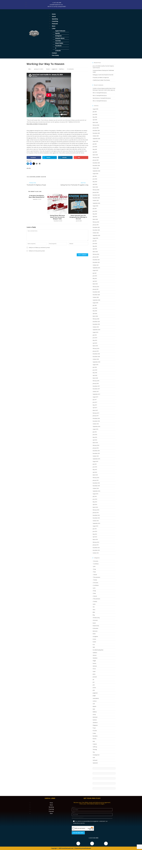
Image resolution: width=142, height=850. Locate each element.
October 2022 (96, 232)
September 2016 (96, 426)
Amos (94, 609)
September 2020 (96, 300)
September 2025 (96, 138)
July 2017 (95, 399)
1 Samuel (95, 574)
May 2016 (95, 437)
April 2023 (95, 216)
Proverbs (95, 730)
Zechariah (95, 760)
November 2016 (96, 421)
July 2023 (95, 208)
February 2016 (96, 445)
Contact (54, 53)
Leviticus (95, 701)
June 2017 (95, 402)
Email (73, 812)
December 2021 (96, 259)
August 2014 (95, 493)
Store (53, 26)
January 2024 (96, 192)
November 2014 (96, 485)
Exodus (94, 639)
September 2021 (96, 267)
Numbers (95, 720)
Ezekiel (94, 641)
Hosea (94, 668)
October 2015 (96, 456)
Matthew (61, 69)
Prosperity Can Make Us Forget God (101, 77)
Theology (95, 749)
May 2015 (95, 469)
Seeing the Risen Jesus (102, 92)
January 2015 (96, 480)
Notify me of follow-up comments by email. (39, 247)
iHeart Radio (59, 43)
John (94, 685)
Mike (29, 69)
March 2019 (95, 345)
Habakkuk (95, 658)
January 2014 (96, 512)
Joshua (94, 687)
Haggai (94, 660)
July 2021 (95, 273)
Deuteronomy (96, 625)
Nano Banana (96, 98)
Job (93, 679)
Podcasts (55, 23)
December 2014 (96, 483)
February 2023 (96, 222)
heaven (48, 69)
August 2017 (95, 397)
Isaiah (94, 671)
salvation (43, 176)
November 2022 (96, 230)
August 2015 (95, 461)
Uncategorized (96, 755)
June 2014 (95, 499)
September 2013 (96, 523)
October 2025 (96, 136)
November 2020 (96, 294)
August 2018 (95, 364)
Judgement (54, 69)
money (94, 714)
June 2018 (95, 370)
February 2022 (96, 254)
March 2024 (95, 187)
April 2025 (95, 152)
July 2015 (95, 464)
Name (74, 807)
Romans (94, 738)
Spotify (57, 33)
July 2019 (95, 335)
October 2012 (96, 553)
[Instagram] (78, 843)
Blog (94, 615)
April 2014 (95, 504)
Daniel (94, 623)
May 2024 (95, 181)
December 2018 (96, 353)
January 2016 (96, 448)
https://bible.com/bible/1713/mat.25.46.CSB (37, 124)
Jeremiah (95, 677)
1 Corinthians (96, 563)
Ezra (94, 644)
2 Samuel (95, 596)
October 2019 (96, 327)
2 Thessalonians (96, 598)
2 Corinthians (96, 585)
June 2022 (95, 243)
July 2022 (95, 240)
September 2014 (96, 491)
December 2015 (96, 450)
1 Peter (94, 572)
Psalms (94, 733)
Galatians (95, 652)
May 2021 (95, 278)
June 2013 (95, 531)
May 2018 (95, 372)
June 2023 (95, 211)
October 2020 (96, 297)
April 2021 (95, 281)
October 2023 (96, 200)
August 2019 (95, 332)
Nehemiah (95, 717)
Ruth (94, 741)
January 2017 (96, 415)
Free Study (55, 55)
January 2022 (96, 257)
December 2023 (96, 195)
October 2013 (96, 520)
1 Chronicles (95, 561)
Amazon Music (60, 38)
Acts (94, 606)
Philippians (95, 725)
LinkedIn (58, 50)
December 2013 (96, 515)
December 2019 (96, 321)
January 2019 (96, 351)
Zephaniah (95, 763)
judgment (38, 176)
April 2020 (95, 313)
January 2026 (96, 128)
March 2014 (95, 507)
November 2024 (96, 165)
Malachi (94, 706)
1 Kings (94, 569)
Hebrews (95, 666)
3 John (94, 604)
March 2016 (95, 442)
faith (94, 647)
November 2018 (96, 356)
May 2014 (95, 501)
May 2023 (95, 214)
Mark (94, 709)
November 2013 (96, 518)
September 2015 (96, 458)
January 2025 (96, 160)
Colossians (95, 620)
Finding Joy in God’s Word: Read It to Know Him (103, 74)
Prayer (94, 728)
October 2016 (96, 423)
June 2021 (95, 275)
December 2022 (96, 227)
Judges (94, 695)
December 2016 (96, 418)
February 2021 (96, 286)
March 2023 (95, 219)
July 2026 (95, 111)
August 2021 (95, 270)
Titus (94, 752)
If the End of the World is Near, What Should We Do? (36, 196)
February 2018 (96, 380)
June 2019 (95, 337)
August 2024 (95, 173)
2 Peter (94, 593)
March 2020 (95, 316)
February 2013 (96, 542)
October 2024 (96, 168)
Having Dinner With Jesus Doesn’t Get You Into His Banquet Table (57, 217)
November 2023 (96, 197)
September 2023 (96, 203)
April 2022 (95, 249)
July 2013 (95, 528)
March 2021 (95, 284)
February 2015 (96, 477)
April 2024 (95, 184)
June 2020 (95, 308)
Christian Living (96, 617)
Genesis (95, 655)
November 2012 (96, 550)
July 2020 (95, 305)
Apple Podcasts (60, 31)
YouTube (58, 40)
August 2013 (95, 526)
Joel (93, 682)
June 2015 (95, 467)
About (54, 16)
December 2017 (96, 386)
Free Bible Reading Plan (98, 650)
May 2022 (95, 246)
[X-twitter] (106, 843)
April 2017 (95, 407)
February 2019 (96, 348)
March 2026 (95, 122)
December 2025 (96, 130)
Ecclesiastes (95, 628)
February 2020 (96, 318)
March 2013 (95, 539)
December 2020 (96, 292)
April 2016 (95, 440)
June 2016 (95, 434)
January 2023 (96, 224)
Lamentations (96, 698)
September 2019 (96, 329)
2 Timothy (95, 601)
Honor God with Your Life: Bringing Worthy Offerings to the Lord (78, 217)
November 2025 (96, 133)
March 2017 (95, 410)
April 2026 (95, 119)
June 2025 (95, 146)
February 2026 (96, 125)
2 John (94, 588)
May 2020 (95, 310)
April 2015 (95, 472)
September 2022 (96, 235)
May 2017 (95, 405)
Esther (94, 633)
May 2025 (95, 149)
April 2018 (95, 375)
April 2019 (95, 343)
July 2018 (95, 367)
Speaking (55, 19)
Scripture (95, 744)
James (94, 674)
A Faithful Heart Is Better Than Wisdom (101, 80)
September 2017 (96, 394)
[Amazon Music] (107, 4)
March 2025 (95, 154)
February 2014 (96, 510)
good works (32, 176)
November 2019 (96, 324)
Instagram (58, 36)
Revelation (95, 736)
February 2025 (96, 157)
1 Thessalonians (96, 577)
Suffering (95, 746)
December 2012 (96, 547)
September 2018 (96, 362)
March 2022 (95, 251)
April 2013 (95, 536)
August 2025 (95, 141)
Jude (94, 690)
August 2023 (95, 206)
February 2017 (96, 413)
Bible (94, 612)
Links (53, 28)
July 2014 (95, 496)
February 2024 (96, 189)
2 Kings (94, 590)
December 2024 (96, 162)
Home (54, 14)
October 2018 (96, 359)
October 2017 (96, 391)
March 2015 (95, 475)
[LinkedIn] (113, 4)
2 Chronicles (95, 582)
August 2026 (95, 109)
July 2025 (95, 144)
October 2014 (96, 488)
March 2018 (95, 378)
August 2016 (95, 429)
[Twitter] (111, 4)
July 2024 (95, 176)
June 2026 (95, 114)
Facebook (58, 45)
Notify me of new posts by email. (37, 251)
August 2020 (95, 302)
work (94, 757)
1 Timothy (95, 580)
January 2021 (96, 289)
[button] (78, 11)
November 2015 (96, 453)
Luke (94, 703)
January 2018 (96, 383)
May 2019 (95, 340)
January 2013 (96, 545)
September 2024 (96, 171)
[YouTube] (108, 4)
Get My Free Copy (78, 832)
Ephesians (95, 631)
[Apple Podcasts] (102, 4)
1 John (94, 566)
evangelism (95, 636)
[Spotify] (104, 4)
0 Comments (70, 69)
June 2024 (95, 179)
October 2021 (96, 265)
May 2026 (95, 117)
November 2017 (96, 388)
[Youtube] (92, 843)
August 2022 (95, 238)
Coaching (55, 21)
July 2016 (95, 432)
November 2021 (96, 262)
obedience (95, 722)
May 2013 (95, 534)
